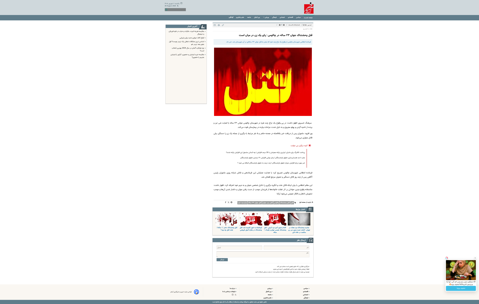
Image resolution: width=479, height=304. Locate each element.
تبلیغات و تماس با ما (228, 291)
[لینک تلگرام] (232, 202)
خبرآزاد (245, 302)
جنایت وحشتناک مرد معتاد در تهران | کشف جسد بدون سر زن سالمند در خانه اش (299, 230)
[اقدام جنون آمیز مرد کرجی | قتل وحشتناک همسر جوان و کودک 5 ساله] (275, 219)
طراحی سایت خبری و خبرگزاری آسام (181, 292)
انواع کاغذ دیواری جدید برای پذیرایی (192, 38)
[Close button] (475, 258)
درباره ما (232, 288)
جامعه (249, 17)
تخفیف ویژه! (461, 288)
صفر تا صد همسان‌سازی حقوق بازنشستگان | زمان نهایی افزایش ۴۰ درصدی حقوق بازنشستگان (272, 157)
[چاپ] (218, 25)
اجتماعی (282, 17)
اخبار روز (305, 29)
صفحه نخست (308, 18)
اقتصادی (290, 17)
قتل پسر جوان (268, 203)
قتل (292, 203)
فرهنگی (274, 17)
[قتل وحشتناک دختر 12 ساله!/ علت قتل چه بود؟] (227, 219)
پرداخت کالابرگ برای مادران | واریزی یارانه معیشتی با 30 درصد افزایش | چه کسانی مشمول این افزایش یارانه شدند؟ (265, 152)
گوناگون (231, 17)
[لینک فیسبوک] (226, 202)
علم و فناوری (240, 17)
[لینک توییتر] (229, 202)
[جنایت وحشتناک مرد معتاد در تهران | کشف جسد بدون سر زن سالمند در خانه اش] (299, 219)
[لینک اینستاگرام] (233, 295)
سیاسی (298, 17)
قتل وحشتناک (285, 203)
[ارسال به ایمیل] (215, 25)
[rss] (177, 6)
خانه (311, 29)
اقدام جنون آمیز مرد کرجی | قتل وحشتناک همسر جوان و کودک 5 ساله (275, 230)
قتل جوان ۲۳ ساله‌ (254, 203)
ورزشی (266, 17)
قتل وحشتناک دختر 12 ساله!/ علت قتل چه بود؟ (227, 228)
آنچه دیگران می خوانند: (298, 145)
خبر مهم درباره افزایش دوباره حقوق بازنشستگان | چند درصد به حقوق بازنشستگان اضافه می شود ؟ (271, 163)
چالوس (276, 203)
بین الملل (257, 17)
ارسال (222, 260)
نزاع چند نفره (242, 203)
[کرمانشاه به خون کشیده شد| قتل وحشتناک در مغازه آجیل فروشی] (251, 219)
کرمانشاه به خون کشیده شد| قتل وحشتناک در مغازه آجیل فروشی (251, 228)
